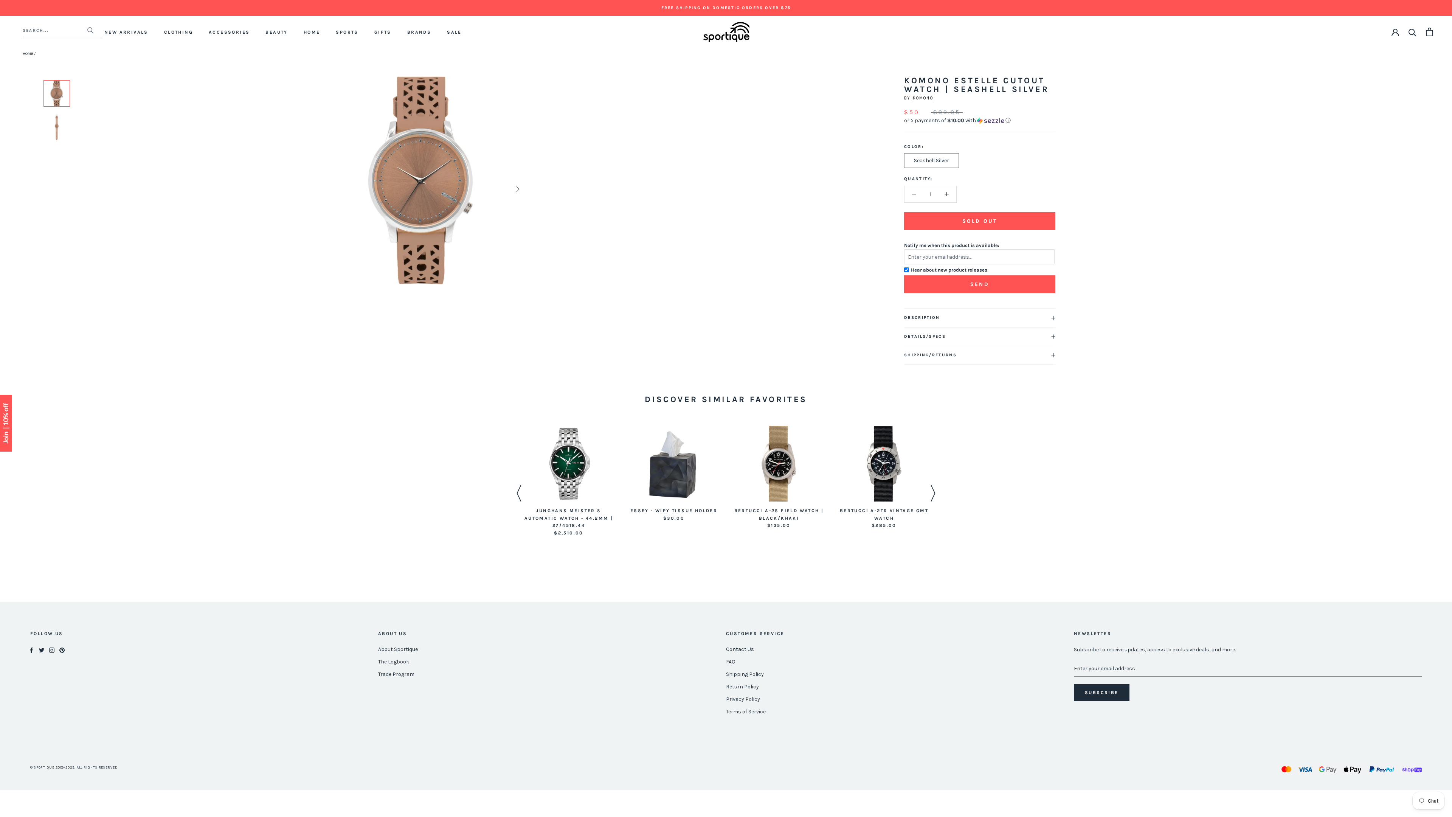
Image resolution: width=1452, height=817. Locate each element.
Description (922, 317)
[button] (979, 120)
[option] (56, 93)
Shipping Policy (745, 674)
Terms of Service (746, 711)
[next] (517, 188)
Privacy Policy (743, 699)
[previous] (326, 188)
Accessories (229, 32)
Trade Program (396, 674)
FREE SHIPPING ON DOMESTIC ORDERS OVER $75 (726, 7)
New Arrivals (126, 32)
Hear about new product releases (949, 270)
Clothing (178, 32)
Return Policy (742, 686)
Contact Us (740, 649)
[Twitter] (41, 649)
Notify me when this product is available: (951, 245)
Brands (419, 32)
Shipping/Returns (930, 355)
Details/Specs (925, 336)
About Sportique (398, 649)
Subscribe (1101, 692)
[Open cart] (1429, 32)
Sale (454, 32)
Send (979, 284)
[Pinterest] (62, 649)
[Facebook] (31, 649)
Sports (347, 32)
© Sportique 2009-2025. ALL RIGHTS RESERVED (74, 767)
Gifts (382, 32)
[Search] (1412, 32)
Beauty (276, 32)
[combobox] (54, 30)
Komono (923, 98)
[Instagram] (51, 649)
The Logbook (393, 662)
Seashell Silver (931, 160)
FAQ (730, 662)
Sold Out (979, 221)
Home (312, 32)
